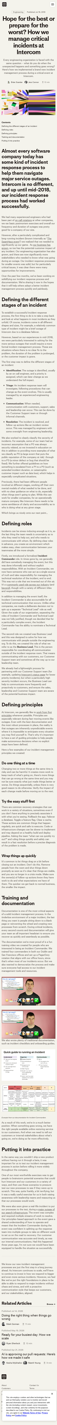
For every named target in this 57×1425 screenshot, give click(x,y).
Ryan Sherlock (13, 1343)
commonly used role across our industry (28, 584)
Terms (31, 1388)
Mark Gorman (12, 1324)
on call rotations (23, 220)
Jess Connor (33, 82)
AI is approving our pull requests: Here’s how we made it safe (28, 1355)
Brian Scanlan (17, 82)
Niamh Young (34, 1363)
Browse (50, 1304)
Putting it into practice (11, 141)
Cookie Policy (21, 1415)
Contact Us (34, 1385)
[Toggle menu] (53, 4)
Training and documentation (13, 137)
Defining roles (7, 130)
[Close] (52, 1394)
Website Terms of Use (32, 1413)
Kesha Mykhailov (14, 1363)
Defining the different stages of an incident (19, 126)
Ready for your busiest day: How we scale (26, 1336)
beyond (5, 588)
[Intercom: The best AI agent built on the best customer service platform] (4, 4)
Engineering (18, 12)
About (4, 1385)
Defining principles (9, 133)
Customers (6, 1388)
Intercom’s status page (33, 674)
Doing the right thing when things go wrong (26, 1317)
